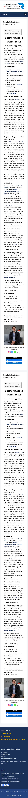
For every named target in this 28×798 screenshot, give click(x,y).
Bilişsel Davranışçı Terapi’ (16, 142)
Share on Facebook (14, 360)
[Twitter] (12, 352)
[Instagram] (9, 352)
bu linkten (15, 244)
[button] (4, 14)
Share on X (15, 357)
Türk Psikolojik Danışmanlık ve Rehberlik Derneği (13, 739)
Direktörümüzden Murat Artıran (13, 33)
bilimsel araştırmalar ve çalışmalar (15, 71)
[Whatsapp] (15, 352)
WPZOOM (19, 795)
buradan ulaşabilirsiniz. (9, 277)
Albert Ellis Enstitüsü (6, 733)
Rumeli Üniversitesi (6, 736)
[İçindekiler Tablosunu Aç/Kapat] (18, 31)
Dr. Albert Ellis (19, 99)
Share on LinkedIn (15, 362)
